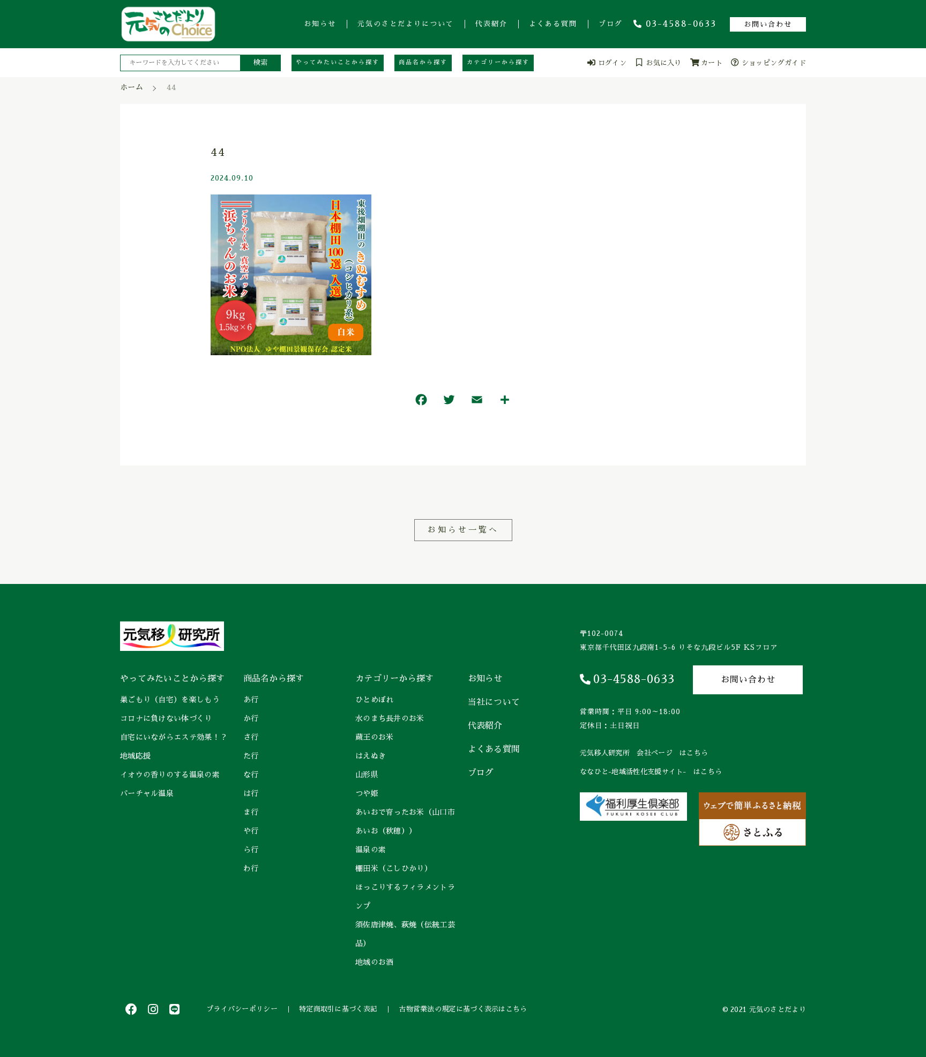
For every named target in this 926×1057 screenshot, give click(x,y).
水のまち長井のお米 (389, 718)
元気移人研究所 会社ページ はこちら (644, 752)
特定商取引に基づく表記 (338, 1009)
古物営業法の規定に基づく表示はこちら (463, 1009)
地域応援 (135, 756)
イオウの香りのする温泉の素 (170, 774)
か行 (251, 718)
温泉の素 (370, 849)
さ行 (251, 737)
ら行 (251, 849)
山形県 (366, 774)
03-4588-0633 (681, 24)
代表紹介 (491, 23)
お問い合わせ (768, 24)
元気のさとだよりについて (405, 23)
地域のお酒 (374, 962)
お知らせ (320, 23)
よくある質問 (553, 23)
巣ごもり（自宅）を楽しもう (170, 699)
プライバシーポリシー (242, 1009)
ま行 (251, 812)
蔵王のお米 (374, 737)
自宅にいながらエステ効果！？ (173, 737)
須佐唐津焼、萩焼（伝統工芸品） (405, 934)
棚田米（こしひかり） (393, 868)
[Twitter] (449, 402)
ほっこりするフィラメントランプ (405, 896)
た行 (251, 756)
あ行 (251, 699)
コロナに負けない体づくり (166, 718)
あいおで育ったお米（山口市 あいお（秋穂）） (406, 821)
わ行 (251, 868)
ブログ (611, 23)
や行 (251, 831)
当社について (494, 702)
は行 (251, 793)
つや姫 (366, 793)
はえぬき (370, 756)
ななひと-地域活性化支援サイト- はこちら (651, 771)
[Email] (477, 402)
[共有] (504, 402)
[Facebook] (421, 402)
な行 (251, 774)
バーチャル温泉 (147, 793)
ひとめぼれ (374, 699)
